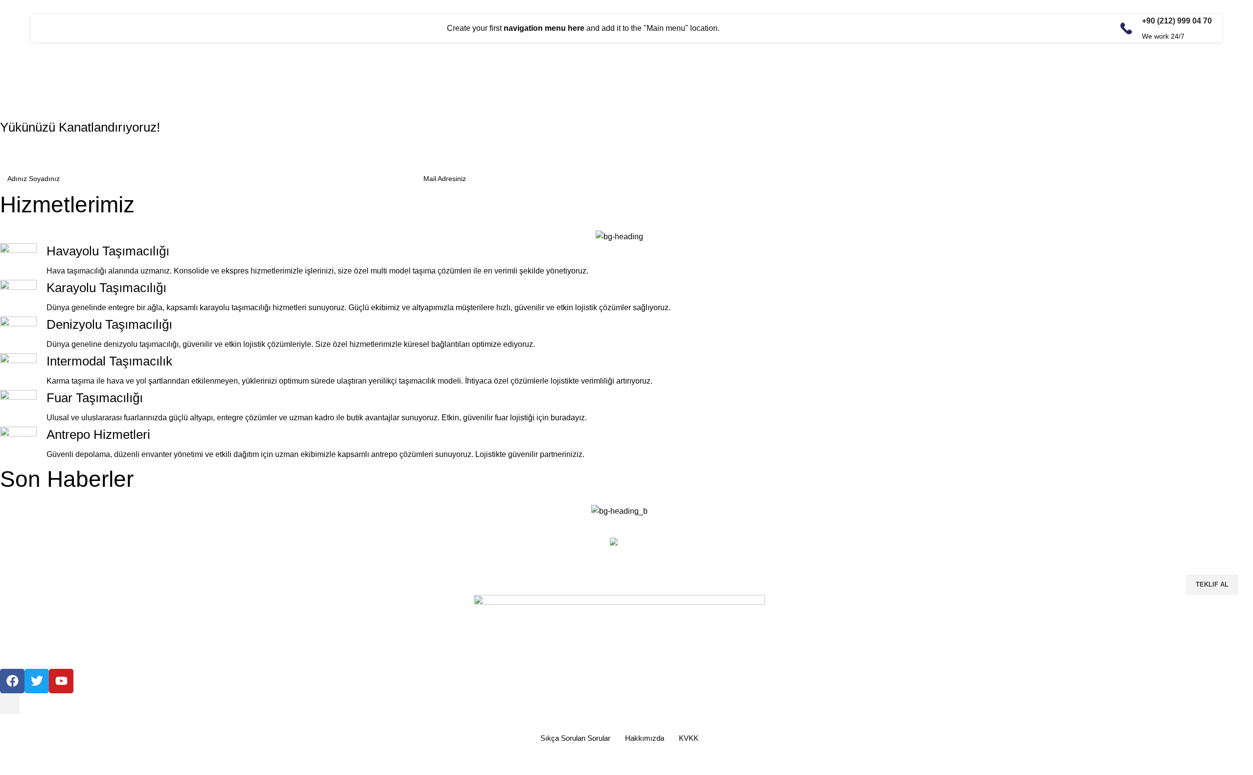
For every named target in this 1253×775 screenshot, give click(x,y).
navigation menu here (544, 28)
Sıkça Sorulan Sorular (575, 738)
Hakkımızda (644, 738)
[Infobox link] (1166, 28)
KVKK (688, 738)
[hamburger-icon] (10, 703)
